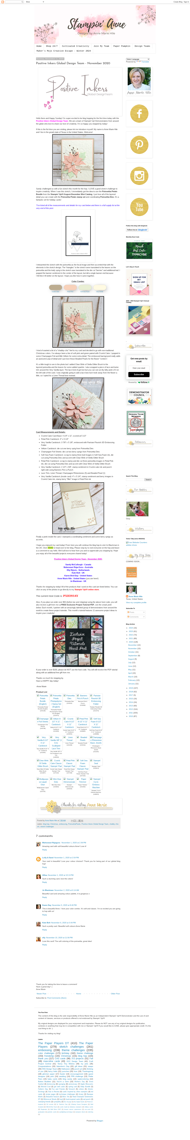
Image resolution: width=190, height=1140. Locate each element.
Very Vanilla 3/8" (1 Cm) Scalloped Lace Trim (56, 753)
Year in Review (53, 1092)
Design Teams (142, 46)
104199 (69, 745)
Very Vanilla (99, 291)
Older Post (115, 994)
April (130, 673)
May (130, 670)
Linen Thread (69, 743)
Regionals (44, 1109)
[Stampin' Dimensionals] (69, 782)
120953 (69, 734)
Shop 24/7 (52, 46)
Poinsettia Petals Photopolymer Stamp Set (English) (56, 711)
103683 (56, 786)
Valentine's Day (62, 1066)
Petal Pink (70, 291)
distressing (51, 1084)
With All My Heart (51, 1107)
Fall (91, 1058)
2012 (131, 709)
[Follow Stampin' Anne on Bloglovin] (137, 231)
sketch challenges (47, 827)
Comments (134, 617)
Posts (131, 612)
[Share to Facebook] (79, 820)
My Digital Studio (79, 1102)
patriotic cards (51, 1112)
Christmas (54, 824)
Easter (62, 1074)
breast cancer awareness (72, 1109)
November (132, 648)
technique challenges (67, 1094)
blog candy (67, 1079)
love (75, 1071)
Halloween (65, 1069)
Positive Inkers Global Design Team (95, 824)
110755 (42, 791)
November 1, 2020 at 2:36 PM (74, 843)
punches (65, 1071)
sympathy (57, 1102)
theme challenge (85, 1053)
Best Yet (65, 1097)
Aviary (81, 1094)
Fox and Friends (58, 1089)
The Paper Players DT (53, 1043)
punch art (78, 1069)
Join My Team (101, 46)
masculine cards (51, 1061)
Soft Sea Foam (84, 291)
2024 (131, 628)
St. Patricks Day (62, 1104)
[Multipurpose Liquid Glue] (42, 784)
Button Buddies (44, 1081)
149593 (56, 757)
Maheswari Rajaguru (51, 843)
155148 (42, 710)
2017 (131, 695)
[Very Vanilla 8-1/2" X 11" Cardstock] (42, 746)
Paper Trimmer (82, 785)
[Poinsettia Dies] (69, 698)
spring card (72, 1087)
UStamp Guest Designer (79, 1104)
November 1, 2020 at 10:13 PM (61, 875)
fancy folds (52, 1071)
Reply (44, 850)
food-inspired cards (73, 1099)
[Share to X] (77, 820)
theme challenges (73, 1050)
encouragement (76, 1074)
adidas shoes (131, 545)
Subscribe (139, 374)
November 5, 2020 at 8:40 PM (64, 905)
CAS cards (60, 1058)
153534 (82, 745)
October (131, 652)
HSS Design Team (49, 1069)
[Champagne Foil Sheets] (42, 721)
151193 (96, 751)
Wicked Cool (46, 1087)
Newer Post (41, 994)
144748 (42, 728)
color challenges (46, 1053)
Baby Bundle (85, 1087)
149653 (96, 794)
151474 (96, 710)
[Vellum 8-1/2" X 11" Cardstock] (56, 724)
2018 (131, 692)
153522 (69, 703)
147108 (69, 773)
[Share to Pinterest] (82, 820)
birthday (65, 1053)
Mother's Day (79, 1082)
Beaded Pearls (82, 743)
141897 (42, 773)
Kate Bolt (46, 923)
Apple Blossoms (87, 1084)
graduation (41, 1112)
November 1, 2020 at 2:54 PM (66, 858)
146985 (82, 731)
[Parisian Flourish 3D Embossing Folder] (95, 704)
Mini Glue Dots (56, 785)
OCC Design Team (75, 1061)
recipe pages (51, 1094)
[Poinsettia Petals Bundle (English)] (42, 704)
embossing (63, 824)
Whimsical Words (49, 1099)
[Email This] (72, 820)
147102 (82, 775)
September (133, 656)
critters (81, 1089)
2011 (131, 713)
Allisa (44, 875)
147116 (56, 773)
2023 (131, 631)
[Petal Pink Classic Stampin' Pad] (69, 766)
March (131, 677)
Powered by (133, 382)
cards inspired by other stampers (75, 1092)
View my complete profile (136, 602)
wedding (62, 1076)
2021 (131, 638)
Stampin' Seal (96, 766)
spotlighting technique (66, 1112)
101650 (42, 752)
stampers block (80, 1112)
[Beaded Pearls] (82, 740)
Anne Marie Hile (135, 596)
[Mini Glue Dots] (56, 782)
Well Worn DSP (55, 1109)
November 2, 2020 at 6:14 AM (66, 890)
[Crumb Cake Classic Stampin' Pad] (56, 766)
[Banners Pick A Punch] (82, 698)
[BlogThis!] (74, 820)
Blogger (100, 1121)
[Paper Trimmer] (82, 782)
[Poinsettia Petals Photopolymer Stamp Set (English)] (56, 707)
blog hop (46, 824)
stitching (90, 1112)
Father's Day (43, 1089)
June (130, 666)
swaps (90, 1066)
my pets (84, 1064)
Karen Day (46, 905)
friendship (49, 1056)
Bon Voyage (67, 1102)
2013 (131, 706)
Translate (145, 62)
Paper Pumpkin (121, 46)
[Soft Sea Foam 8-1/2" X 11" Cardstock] (95, 727)
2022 (131, 635)
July (130, 662)
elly (43, 938)
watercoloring (83, 1079)
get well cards (59, 1087)
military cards (89, 1107)
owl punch (86, 1099)
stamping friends (44, 1102)
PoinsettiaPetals (74, 824)
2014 (131, 702)
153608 (82, 705)
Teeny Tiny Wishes (66, 1064)
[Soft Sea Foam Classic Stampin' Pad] (82, 769)
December (132, 645)
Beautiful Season (52, 1097)
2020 (131, 642)
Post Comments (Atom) (56, 998)
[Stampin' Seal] (95, 763)
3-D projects (77, 1058)
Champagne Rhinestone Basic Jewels (96, 747)
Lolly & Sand (48, 858)
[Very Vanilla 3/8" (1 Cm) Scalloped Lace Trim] (56, 748)
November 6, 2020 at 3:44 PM (63, 923)
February (132, 680)
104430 (69, 788)
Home (39, 46)
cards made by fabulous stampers (71, 1107)
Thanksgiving (87, 1071)
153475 (56, 715)
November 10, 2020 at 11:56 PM (59, 938)
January (131, 684)
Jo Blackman (48, 890)
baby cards (52, 1079)
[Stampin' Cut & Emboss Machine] (95, 787)
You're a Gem (62, 1081)
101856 (56, 731)
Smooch (72, 1089)
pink (52, 1076)
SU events (49, 1104)
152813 (96, 768)
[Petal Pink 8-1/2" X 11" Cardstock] (82, 724)
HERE (50, 548)
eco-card (87, 1109)
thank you (43, 1058)
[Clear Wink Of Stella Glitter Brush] (42, 766)
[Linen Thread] (69, 740)
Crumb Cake (55, 291)
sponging (61, 1084)
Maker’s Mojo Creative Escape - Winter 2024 (64, 51)
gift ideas (79, 1066)
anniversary (73, 1084)
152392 (82, 786)
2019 (131, 688)
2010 (131, 716)
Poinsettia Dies (69, 701)
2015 (131, 699)
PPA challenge (77, 1076)
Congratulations (44, 1066)
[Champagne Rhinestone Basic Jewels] (95, 743)
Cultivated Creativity (75, 46)
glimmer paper (48, 1074)
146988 (96, 734)
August (131, 659)
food (61, 1099)
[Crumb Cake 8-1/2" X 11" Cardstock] (69, 727)
